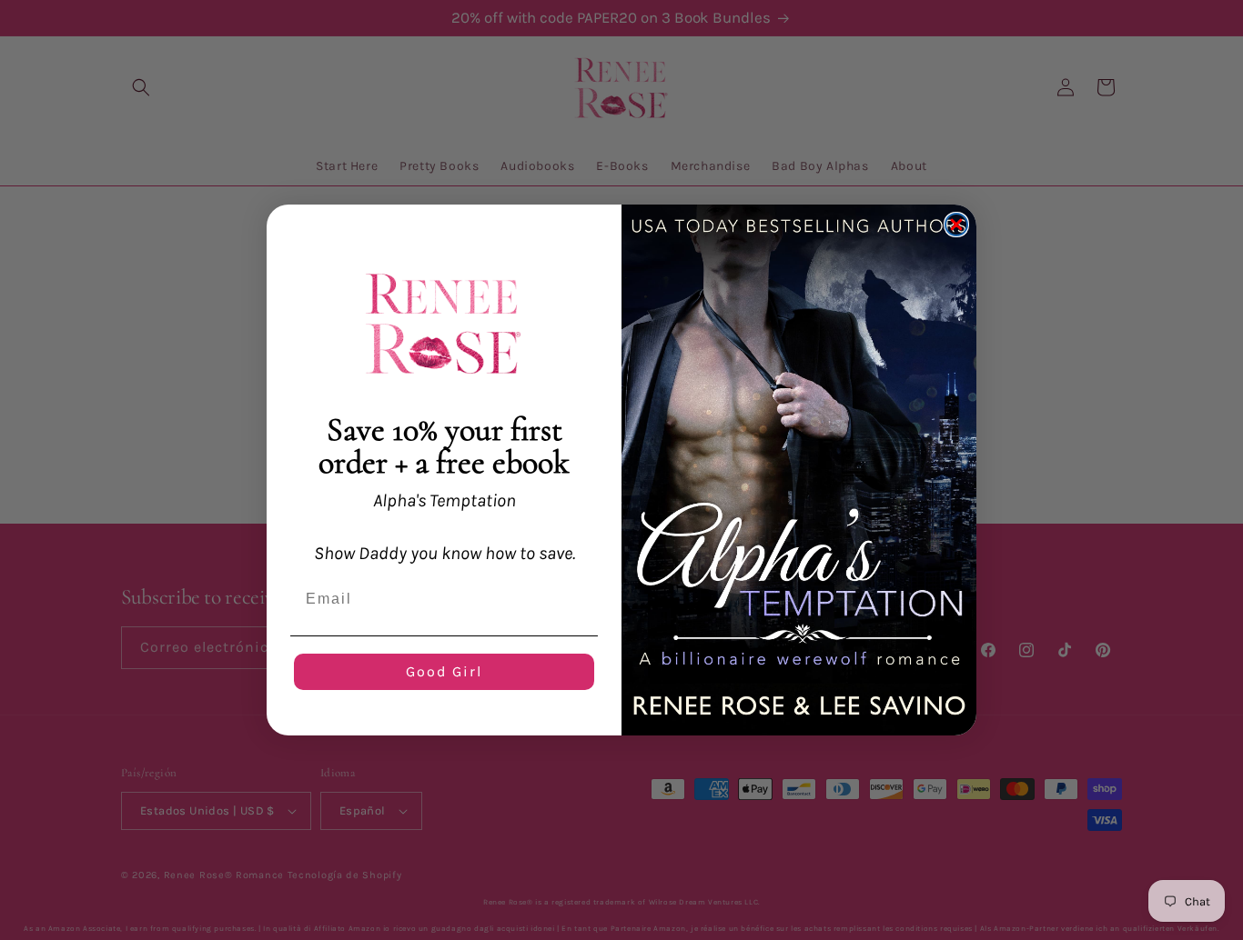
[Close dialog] (956, 224)
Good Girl (444, 671)
